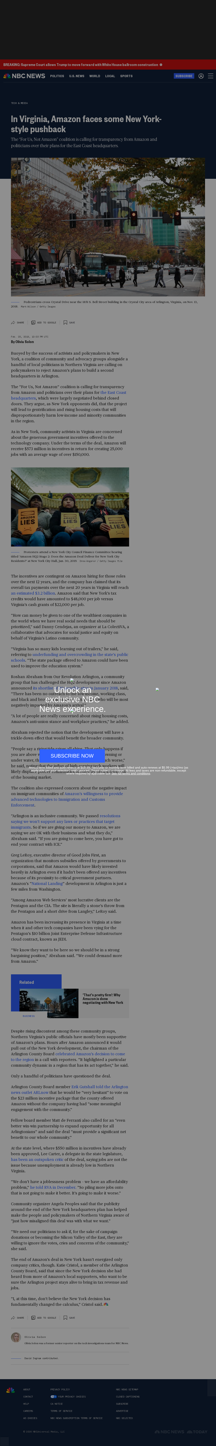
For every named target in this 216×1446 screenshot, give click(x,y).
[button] (186, 676)
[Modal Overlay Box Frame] (108, 723)
